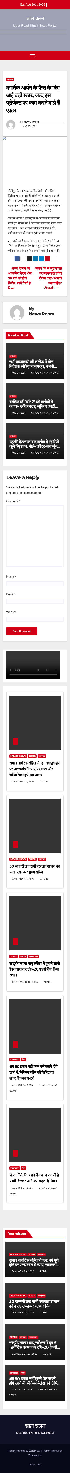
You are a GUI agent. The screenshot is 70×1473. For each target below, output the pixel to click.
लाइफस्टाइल (33, 956)
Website (11, 612)
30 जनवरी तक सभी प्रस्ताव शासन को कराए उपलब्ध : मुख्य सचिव (34, 1304)
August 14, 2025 (23, 1085)
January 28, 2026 (23, 781)
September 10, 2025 (25, 982)
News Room (31, 121)
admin (44, 781)
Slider (32, 756)
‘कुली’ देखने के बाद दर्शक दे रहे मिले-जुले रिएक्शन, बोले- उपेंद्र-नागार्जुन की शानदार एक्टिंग (34, 446)
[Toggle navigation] (32, 56)
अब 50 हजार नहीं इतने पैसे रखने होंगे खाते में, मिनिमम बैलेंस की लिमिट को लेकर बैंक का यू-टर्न (33, 1072)
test (39, 1464)
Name (11, 576)
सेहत (23, 1059)
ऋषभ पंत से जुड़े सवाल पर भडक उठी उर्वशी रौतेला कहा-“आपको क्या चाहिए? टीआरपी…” (48, 278)
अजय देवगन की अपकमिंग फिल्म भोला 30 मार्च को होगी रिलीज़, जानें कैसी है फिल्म (20, 278)
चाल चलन (35, 18)
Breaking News (18, 756)
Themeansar (34, 1455)
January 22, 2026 (23, 879)
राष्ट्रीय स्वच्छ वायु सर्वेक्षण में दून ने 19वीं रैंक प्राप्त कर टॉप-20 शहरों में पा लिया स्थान (34, 969)
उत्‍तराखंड (42, 756)
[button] (58, 55)
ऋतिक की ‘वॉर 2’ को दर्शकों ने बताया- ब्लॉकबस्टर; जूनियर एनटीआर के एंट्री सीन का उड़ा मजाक (34, 406)
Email (10, 594)
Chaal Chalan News (44, 373)
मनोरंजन (10, 80)
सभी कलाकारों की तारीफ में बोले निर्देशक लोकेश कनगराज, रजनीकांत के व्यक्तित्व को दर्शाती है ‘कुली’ (34, 366)
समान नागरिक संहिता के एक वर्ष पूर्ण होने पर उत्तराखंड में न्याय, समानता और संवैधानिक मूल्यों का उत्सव (34, 769)
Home (32, 1464)
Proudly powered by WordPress (24, 1450)
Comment (13, 501)
